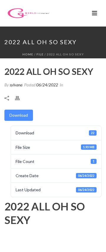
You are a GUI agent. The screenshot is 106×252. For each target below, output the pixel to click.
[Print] (20, 97)
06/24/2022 (47, 84)
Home (27, 54)
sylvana (16, 84)
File (40, 54)
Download (18, 115)
